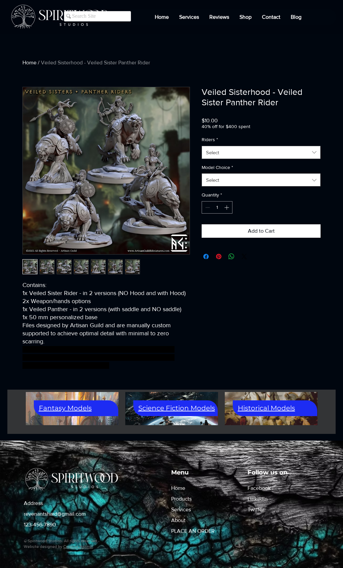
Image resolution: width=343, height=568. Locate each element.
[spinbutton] (217, 207)
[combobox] (261, 152)
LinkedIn (258, 499)
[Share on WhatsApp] (231, 256)
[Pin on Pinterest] (219, 256)
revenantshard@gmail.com (55, 514)
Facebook (259, 488)
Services (181, 509)
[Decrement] (207, 207)
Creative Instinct (78, 546)
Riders (210, 139)
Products (181, 499)
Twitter (256, 509)
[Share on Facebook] (206, 256)
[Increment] (227, 207)
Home (29, 62)
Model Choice (217, 167)
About (178, 520)
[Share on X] (244, 256)
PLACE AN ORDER (193, 531)
